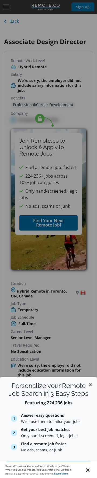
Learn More (61, 473)
